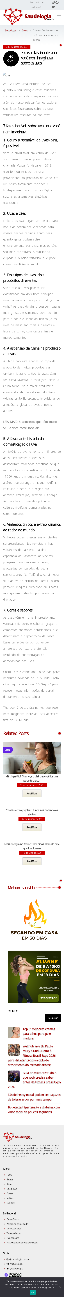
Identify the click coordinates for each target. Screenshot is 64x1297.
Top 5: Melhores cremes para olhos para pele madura (39, 1033)
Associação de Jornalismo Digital (22, 1242)
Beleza (10, 1179)
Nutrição (11, 1202)
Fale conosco (13, 1237)
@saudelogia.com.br (18, 1259)
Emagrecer (12, 1188)
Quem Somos (13, 1219)
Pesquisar (13, 1010)
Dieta (9, 1184)
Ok (32, 1292)
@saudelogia (15, 1263)
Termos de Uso (14, 1228)
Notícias (10, 1197)
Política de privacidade (17, 1223)
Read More (32, 793)
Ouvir (11, 60)
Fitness (10, 1193)
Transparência (13, 1233)
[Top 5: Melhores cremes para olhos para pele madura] (14, 1033)
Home (9, 1174)
